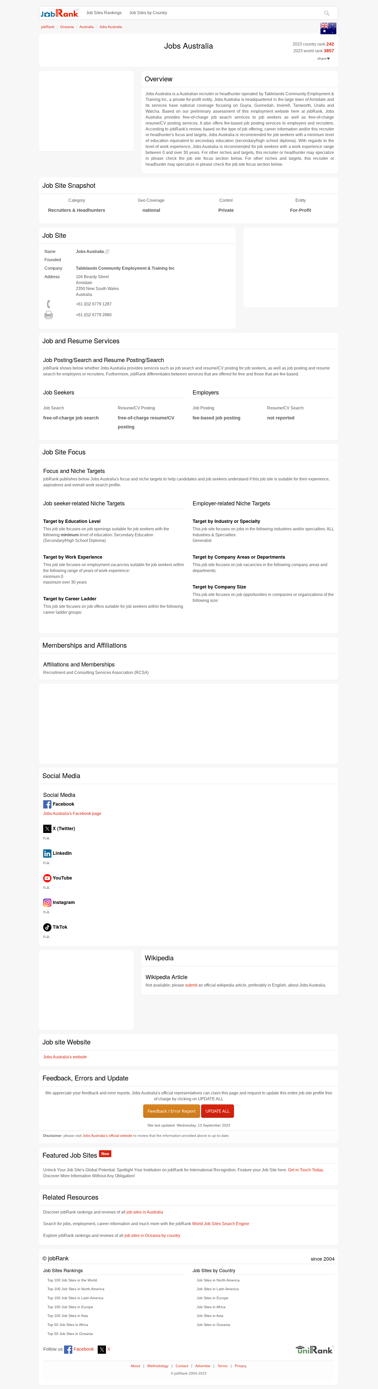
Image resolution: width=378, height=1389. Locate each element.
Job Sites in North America (218, 1280)
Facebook (83, 1349)
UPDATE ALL (217, 1111)
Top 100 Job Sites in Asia (67, 1316)
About (135, 1366)
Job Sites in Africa (211, 1307)
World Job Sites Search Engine (220, 1223)
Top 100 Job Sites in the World (72, 1280)
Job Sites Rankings (104, 13)
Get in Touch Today (305, 1170)
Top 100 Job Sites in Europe (70, 1307)
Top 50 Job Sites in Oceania (70, 1334)
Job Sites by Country (148, 13)
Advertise (202, 1366)
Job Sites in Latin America (218, 1289)
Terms (223, 1366)
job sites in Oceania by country (152, 1235)
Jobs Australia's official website (107, 1136)
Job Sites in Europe (212, 1298)
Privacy (241, 1366)
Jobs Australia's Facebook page (72, 813)
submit (191, 985)
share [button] (322, 58)
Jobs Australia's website (65, 1057)
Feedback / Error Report (172, 1111)
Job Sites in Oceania (213, 1325)
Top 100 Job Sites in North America (75, 1289)
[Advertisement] (86, 111)
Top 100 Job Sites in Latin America (75, 1298)
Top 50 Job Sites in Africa (67, 1325)
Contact (182, 1366)
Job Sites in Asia (210, 1316)
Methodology (157, 1366)
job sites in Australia (145, 1212)
